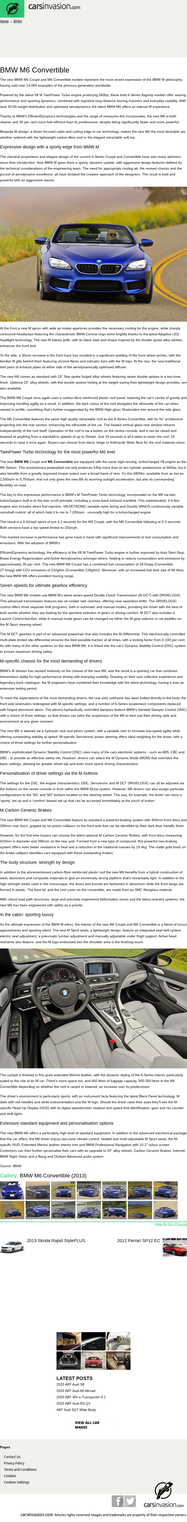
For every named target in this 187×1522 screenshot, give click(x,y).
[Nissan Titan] (68, 1341)
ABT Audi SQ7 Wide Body (76, 1410)
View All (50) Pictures (171, 1224)
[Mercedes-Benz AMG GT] (93, 1360)
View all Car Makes (87, 1425)
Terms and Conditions (20, 1469)
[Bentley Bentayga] (118, 1360)
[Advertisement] (93, 1299)
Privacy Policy (14, 1463)
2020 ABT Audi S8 (70, 1384)
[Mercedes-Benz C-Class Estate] (68, 1360)
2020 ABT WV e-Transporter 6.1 (81, 1397)
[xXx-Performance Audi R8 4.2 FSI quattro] (93, 1341)
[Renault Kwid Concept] (118, 1341)
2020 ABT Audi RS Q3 (73, 1403)
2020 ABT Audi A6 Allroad (75, 1391)
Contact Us (12, 1457)
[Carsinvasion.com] (40, 15)
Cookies (10, 1476)
